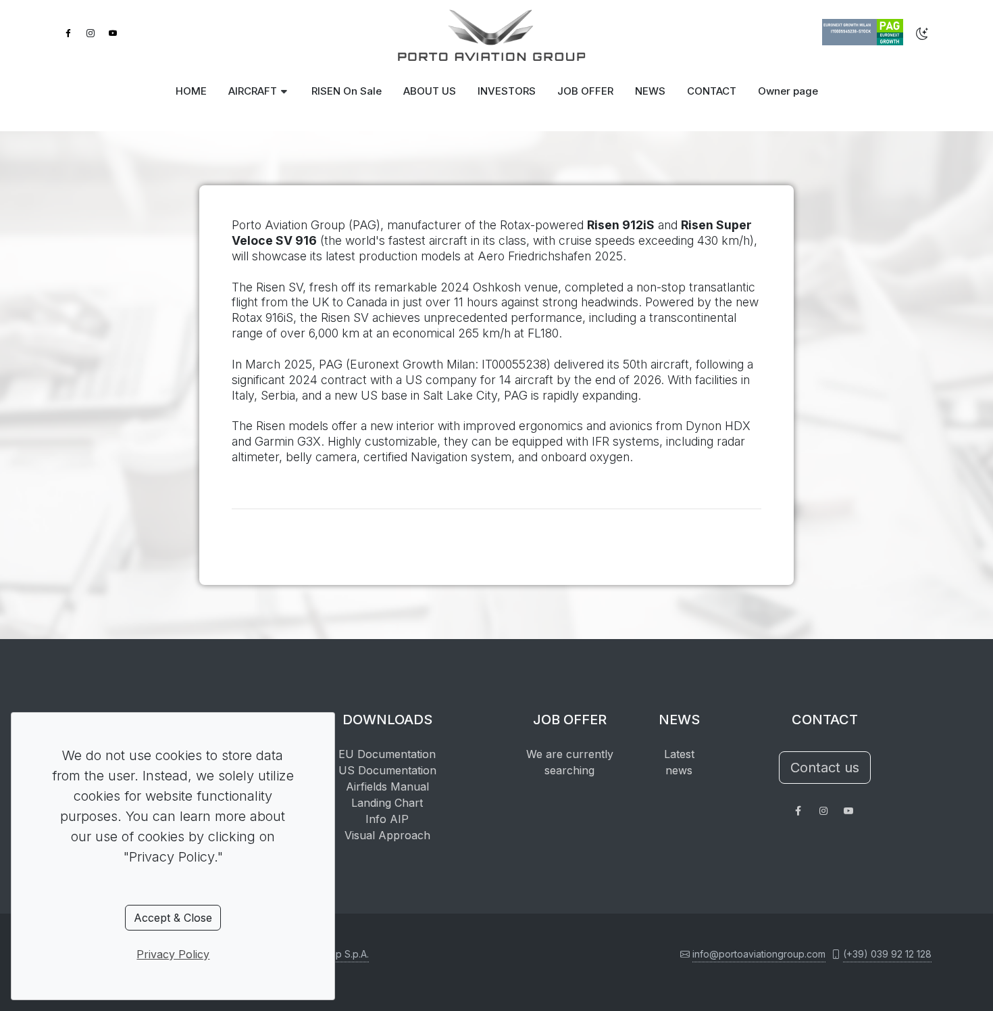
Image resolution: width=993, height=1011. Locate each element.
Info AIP (387, 819)
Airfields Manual (387, 786)
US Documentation (387, 770)
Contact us (824, 767)
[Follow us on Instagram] (823, 811)
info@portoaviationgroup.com (758, 954)
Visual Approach (387, 835)
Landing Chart (387, 802)
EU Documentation (387, 754)
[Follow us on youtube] (848, 811)
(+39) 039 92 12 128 (887, 954)
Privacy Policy (172, 954)
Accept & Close (173, 917)
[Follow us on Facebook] (798, 811)
